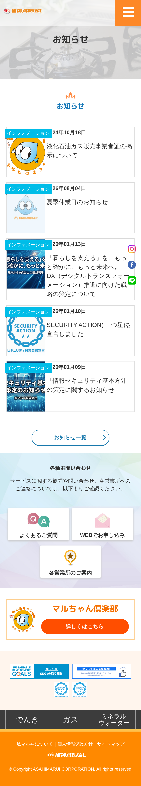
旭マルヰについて (35, 743)
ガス (70, 719)
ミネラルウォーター (113, 719)
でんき (27, 719)
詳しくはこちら (85, 626)
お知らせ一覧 (70, 437)
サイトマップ (111, 743)
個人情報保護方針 (75, 743)
